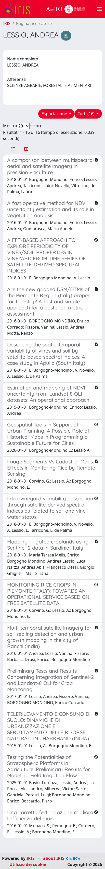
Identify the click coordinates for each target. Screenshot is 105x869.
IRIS (6, 23)
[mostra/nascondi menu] (99, 9)
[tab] (13, 149)
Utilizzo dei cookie (27, 864)
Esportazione (55, 113)
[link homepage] (18, 9)
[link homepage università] (65, 9)
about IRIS (53, 858)
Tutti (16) (87, 113)
